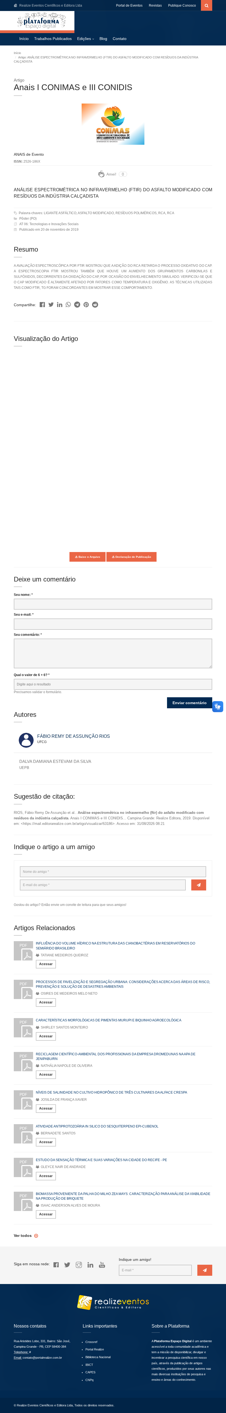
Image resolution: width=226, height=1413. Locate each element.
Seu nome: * (23, 595)
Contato (120, 38)
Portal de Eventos (129, 5)
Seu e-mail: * (24, 615)
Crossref (91, 1342)
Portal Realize (94, 1349)
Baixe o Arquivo (89, 556)
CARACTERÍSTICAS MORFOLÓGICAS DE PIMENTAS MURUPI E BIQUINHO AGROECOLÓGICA (108, 1020)
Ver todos (23, 1235)
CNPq (89, 1380)
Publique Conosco (182, 5)
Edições (84, 38)
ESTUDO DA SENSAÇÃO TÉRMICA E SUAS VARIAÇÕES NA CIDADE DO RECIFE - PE (101, 1160)
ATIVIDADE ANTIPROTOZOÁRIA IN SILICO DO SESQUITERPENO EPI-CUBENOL (97, 1126)
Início (24, 38)
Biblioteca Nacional (98, 1357)
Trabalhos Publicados (53, 38)
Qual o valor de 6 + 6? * (32, 675)
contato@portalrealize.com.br (42, 1357)
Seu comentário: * (28, 635)
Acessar (46, 964)
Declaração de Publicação (133, 556)
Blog (103, 38)
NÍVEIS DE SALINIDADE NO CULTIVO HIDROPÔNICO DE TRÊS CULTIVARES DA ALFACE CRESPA (111, 1092)
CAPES (90, 1372)
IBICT (89, 1364)
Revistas (155, 5)
